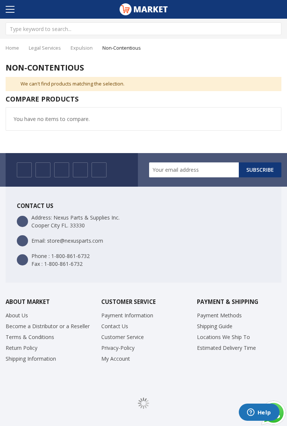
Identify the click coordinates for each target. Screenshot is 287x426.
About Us (17, 315)
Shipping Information (31, 358)
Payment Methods (219, 315)
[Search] (275, 28)
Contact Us (114, 326)
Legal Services (45, 47)
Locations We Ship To (223, 337)
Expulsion (82, 47)
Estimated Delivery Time (226, 347)
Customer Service (122, 337)
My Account (115, 358)
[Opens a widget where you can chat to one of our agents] (259, 413)
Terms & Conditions (30, 337)
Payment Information (127, 315)
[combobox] (143, 28)
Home (12, 47)
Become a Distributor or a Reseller (48, 326)
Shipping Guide (214, 326)
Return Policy (21, 347)
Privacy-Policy (118, 347)
